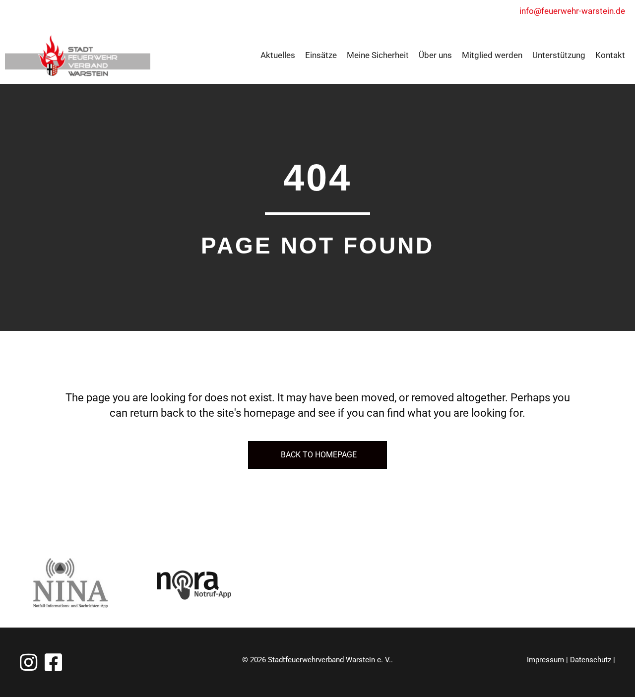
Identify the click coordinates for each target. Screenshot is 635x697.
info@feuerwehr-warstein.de (572, 11)
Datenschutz (590, 659)
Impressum (545, 659)
